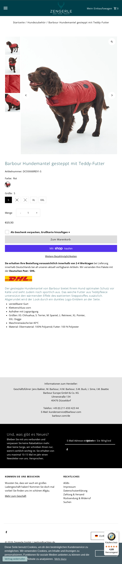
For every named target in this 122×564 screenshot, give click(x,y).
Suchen (67, 502)
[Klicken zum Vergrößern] (111, 41)
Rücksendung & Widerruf (77, 498)
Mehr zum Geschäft (15, 496)
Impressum (69, 486)
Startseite (19, 22)
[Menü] (117, 533)
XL (33, 199)
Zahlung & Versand (73, 494)
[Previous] (26, 95)
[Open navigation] (25, 8)
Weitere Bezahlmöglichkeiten (61, 256)
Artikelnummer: (13, 171)
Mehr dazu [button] (60, 559)
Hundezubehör (36, 22)
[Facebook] (67, 450)
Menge (8, 212)
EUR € (103, 536)
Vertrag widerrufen (15, 558)
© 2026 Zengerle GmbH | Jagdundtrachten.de (30, 542)
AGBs (66, 483)
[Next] (111, 95)
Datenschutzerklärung (75, 490)
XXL (42, 199)
